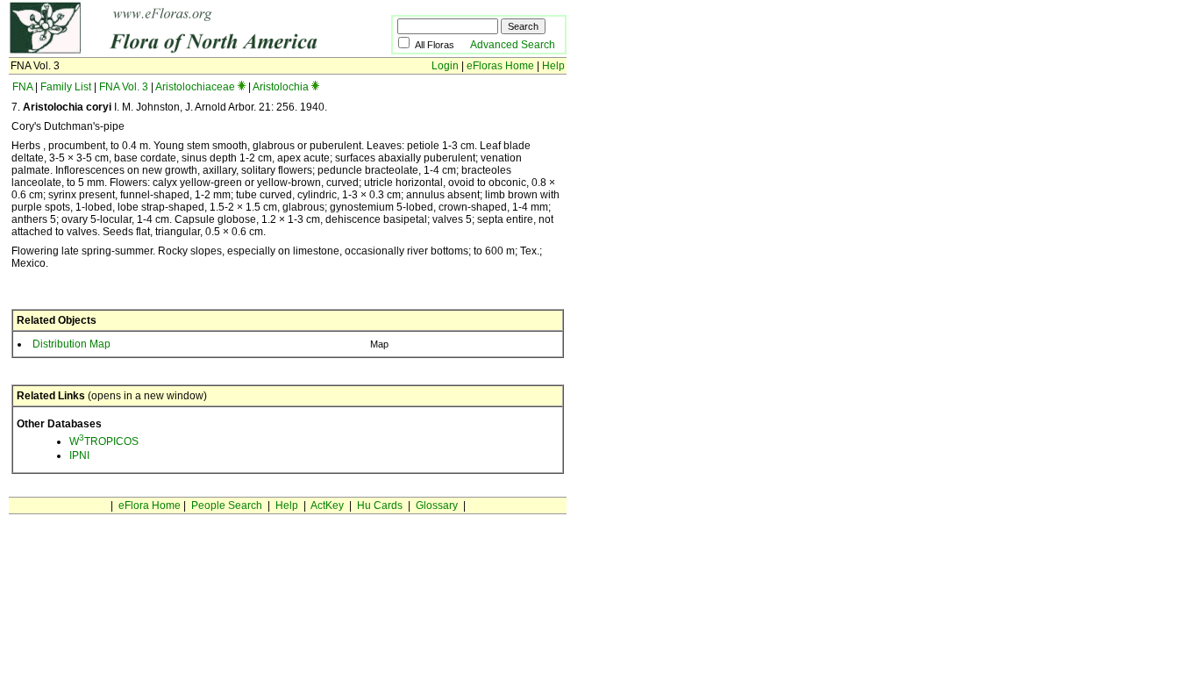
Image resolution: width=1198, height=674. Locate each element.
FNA (22, 87)
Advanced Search (512, 45)
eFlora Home (149, 505)
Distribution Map (71, 344)
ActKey (327, 505)
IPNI (79, 455)
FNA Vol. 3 (123, 87)
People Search (226, 505)
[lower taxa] (242, 87)
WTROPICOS (104, 441)
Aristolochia (281, 87)
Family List (65, 87)
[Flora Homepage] (173, 51)
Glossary (437, 505)
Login (445, 66)
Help (553, 66)
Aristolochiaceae (195, 87)
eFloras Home (500, 66)
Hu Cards (380, 505)
